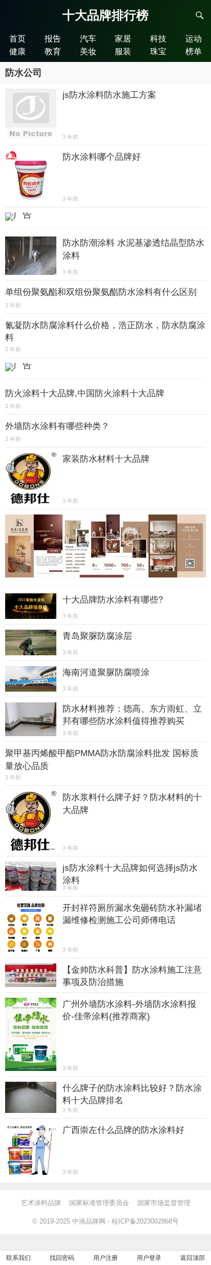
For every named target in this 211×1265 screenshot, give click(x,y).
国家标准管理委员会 (99, 1203)
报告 (53, 38)
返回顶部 (192, 1258)
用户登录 (149, 1258)
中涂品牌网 (89, 1221)
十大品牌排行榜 (105, 15)
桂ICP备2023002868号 (145, 1221)
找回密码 (62, 1258)
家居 (123, 38)
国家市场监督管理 (164, 1203)
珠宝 (158, 51)
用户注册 (105, 1258)
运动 (193, 38)
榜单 (193, 51)
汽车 (88, 38)
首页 (17, 38)
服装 (123, 51)
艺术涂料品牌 (41, 1203)
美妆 (88, 51)
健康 (17, 51)
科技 (158, 38)
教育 (53, 51)
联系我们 (18, 1258)
